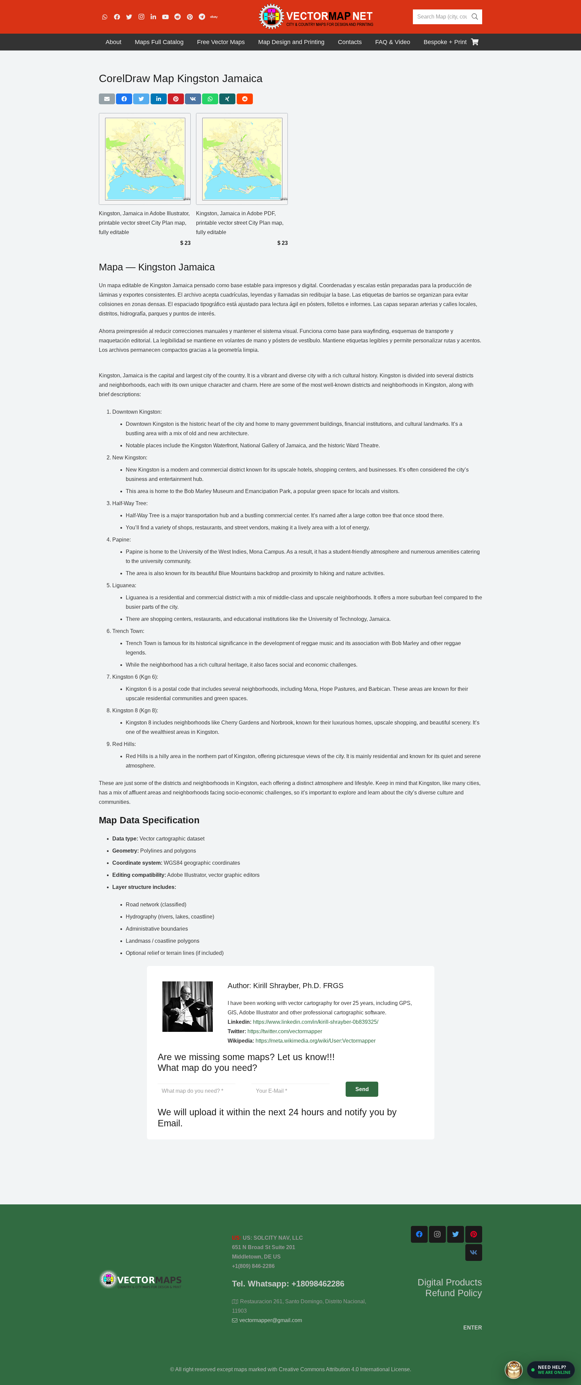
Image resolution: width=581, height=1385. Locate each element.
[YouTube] (165, 17)
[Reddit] (177, 17)
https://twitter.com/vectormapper (284, 1031)
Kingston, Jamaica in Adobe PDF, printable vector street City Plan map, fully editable (239, 223)
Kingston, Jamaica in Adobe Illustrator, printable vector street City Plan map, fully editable (144, 223)
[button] (551, 1370)
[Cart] (474, 42)
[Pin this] (176, 98)
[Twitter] (129, 17)
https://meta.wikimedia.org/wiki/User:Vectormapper (316, 1041)
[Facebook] (117, 17)
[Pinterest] (190, 17)
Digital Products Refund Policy (450, 1288)
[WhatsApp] (105, 17)
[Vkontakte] (473, 1252)
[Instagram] (141, 17)
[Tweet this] (141, 98)
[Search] (475, 17)
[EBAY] (214, 17)
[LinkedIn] (153, 17)
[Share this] (124, 98)
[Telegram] (202, 17)
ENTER (472, 1328)
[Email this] (107, 98)
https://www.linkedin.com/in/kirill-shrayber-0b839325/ (315, 1022)
